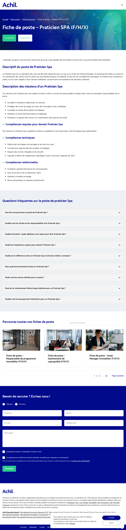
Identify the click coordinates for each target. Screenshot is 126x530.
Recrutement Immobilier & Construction (34, 514)
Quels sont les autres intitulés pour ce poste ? (24, 277)
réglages (72, 524)
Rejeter (111, 523)
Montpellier (93, 502)
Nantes (85, 502)
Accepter (111, 517)
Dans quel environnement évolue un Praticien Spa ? (27, 266)
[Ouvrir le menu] (122, 4)
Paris (77, 502)
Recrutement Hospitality (10, 514)
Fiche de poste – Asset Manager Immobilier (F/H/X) (104, 357)
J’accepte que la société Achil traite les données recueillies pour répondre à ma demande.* (37, 458)
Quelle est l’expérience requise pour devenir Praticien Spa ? (30, 245)
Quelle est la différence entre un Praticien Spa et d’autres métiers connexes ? (38, 255)
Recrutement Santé (9, 517)
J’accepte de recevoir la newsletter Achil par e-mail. (24, 452)
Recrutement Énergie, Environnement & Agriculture (97, 512)
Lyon (81, 502)
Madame (9, 404)
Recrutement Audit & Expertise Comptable (64, 512)
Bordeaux (71, 502)
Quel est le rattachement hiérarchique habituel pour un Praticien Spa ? (35, 288)
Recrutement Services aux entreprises (30, 517)
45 (106, 375)
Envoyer (9, 469)
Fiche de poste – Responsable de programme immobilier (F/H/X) (21, 358)
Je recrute (9, 38)
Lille (111, 502)
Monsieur (22, 404)
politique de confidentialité (80, 461)
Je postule (25, 38)
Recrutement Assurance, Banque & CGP (34, 512)
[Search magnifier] (121, 323)
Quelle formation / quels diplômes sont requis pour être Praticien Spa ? (35, 234)
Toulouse (5, 505)
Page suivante (118, 376)
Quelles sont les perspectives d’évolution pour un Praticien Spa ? (32, 299)
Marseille (116, 502)
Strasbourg (105, 502)
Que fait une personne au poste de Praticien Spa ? (26, 212)
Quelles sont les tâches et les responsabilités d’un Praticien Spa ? (32, 223)
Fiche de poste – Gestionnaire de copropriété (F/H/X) (58, 358)
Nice (99, 502)
